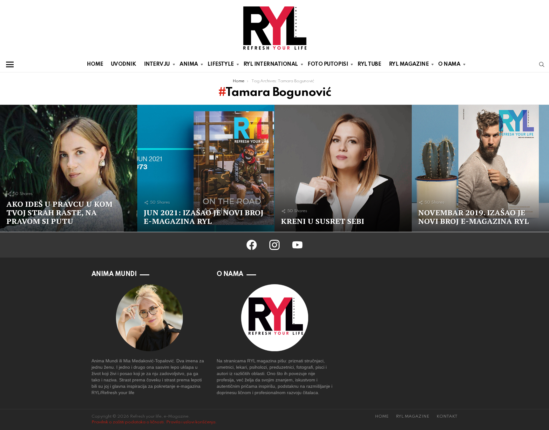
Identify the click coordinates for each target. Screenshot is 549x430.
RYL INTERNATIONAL (270, 64)
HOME (95, 64)
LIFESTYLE (220, 64)
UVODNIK (123, 64)
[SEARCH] (541, 64)
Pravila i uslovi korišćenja (190, 422)
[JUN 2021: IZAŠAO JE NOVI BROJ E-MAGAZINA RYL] (205, 168)
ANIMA (189, 64)
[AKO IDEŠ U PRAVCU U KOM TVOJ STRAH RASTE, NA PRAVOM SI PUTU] (68, 168)
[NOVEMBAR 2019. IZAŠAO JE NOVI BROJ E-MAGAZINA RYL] (480, 168)
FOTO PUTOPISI (328, 64)
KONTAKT (447, 416)
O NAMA (449, 64)
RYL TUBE (369, 64)
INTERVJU (157, 64)
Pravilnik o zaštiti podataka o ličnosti (128, 422)
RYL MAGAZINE (409, 64)
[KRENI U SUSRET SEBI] (343, 168)
